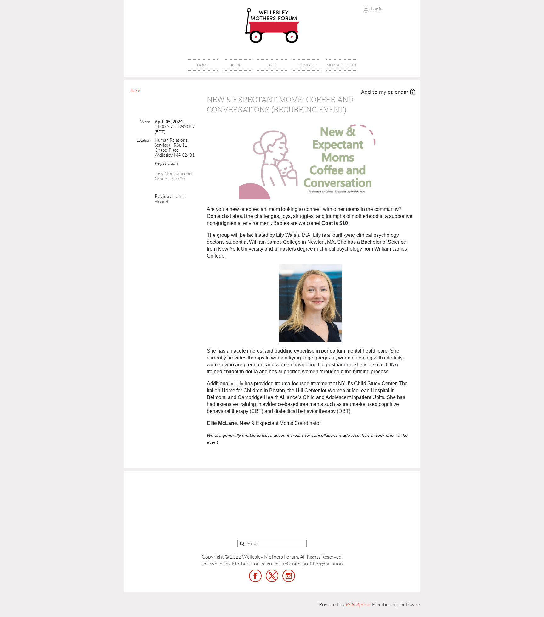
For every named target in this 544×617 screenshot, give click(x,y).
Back (135, 91)
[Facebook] (255, 576)
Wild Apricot (358, 605)
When (145, 122)
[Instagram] (288, 576)
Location (143, 140)
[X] (272, 576)
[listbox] (389, 92)
